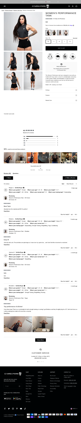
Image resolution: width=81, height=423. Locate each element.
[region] (40, 157)
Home (3, 10)
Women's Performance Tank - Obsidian (19, 232)
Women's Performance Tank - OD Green (19, 198)
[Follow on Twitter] (9, 409)
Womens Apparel (8, 10)
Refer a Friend (41, 396)
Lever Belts (28, 378)
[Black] (48, 32)
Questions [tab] (15, 174)
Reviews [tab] (7, 174)
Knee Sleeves (29, 380)
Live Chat (44, 358)
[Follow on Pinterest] (17, 409)
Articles (39, 380)
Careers (39, 378)
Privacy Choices (20, 414)
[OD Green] (54, 32)
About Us (40, 375)
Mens (27, 396)
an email (70, 386)
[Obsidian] (60, 32)
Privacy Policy (53, 383)
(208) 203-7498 (37, 358)
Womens (28, 399)
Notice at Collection (9, 416)
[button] (55, 19)
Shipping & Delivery (54, 378)
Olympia (40, 391)
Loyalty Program (41, 393)
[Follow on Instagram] (13, 409)
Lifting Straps (29, 383)
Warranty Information (55, 386)
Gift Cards (28, 401)
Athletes (40, 383)
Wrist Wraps (28, 386)
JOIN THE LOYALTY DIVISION (40, 1)
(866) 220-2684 (73, 383)
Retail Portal (41, 388)
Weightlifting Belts (30, 375)
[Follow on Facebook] (5, 409)
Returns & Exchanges (55, 380)
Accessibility (53, 388)
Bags (27, 391)
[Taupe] (66, 32)
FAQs (51, 391)
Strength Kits (29, 393)
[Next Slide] (76, 157)
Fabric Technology (42, 386)
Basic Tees (28, 388)
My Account (53, 375)
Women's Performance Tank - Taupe (18, 299)
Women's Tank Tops (17, 10)
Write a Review (71, 178)
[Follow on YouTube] (21, 409)
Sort (63, 183)
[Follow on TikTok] (25, 409)
